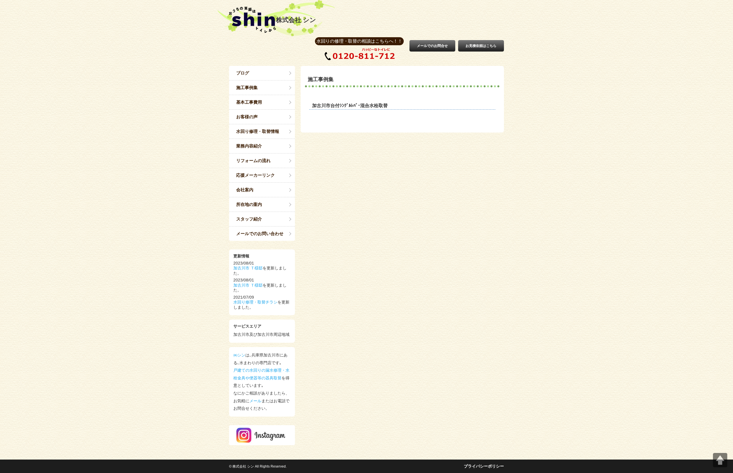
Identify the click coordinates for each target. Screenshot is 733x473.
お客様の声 (247, 116)
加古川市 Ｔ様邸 (248, 268)
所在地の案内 (249, 204)
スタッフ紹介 (249, 218)
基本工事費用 (249, 102)
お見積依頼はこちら (481, 46)
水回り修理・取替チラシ (255, 302)
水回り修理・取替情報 (257, 131)
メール (255, 401)
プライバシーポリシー (484, 466)
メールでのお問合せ (432, 46)
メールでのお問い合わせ (259, 233)
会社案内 (244, 189)
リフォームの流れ (253, 160)
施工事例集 (247, 87)
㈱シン (239, 355)
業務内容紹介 (249, 145)
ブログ (242, 72)
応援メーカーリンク (255, 175)
